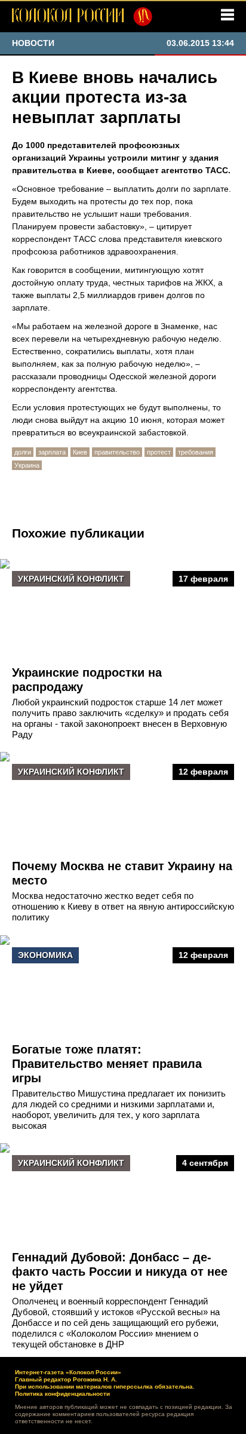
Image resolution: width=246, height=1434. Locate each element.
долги (22, 452)
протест (159, 452)
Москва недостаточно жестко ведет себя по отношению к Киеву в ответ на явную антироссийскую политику (123, 906)
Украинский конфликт (71, 579)
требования (195, 452)
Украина (26, 465)
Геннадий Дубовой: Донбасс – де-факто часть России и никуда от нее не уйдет (119, 1271)
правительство (117, 452)
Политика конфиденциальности (62, 1393)
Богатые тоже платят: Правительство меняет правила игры (107, 1064)
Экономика (45, 955)
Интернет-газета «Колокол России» (68, 1372)
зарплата (52, 452)
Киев (80, 452)
